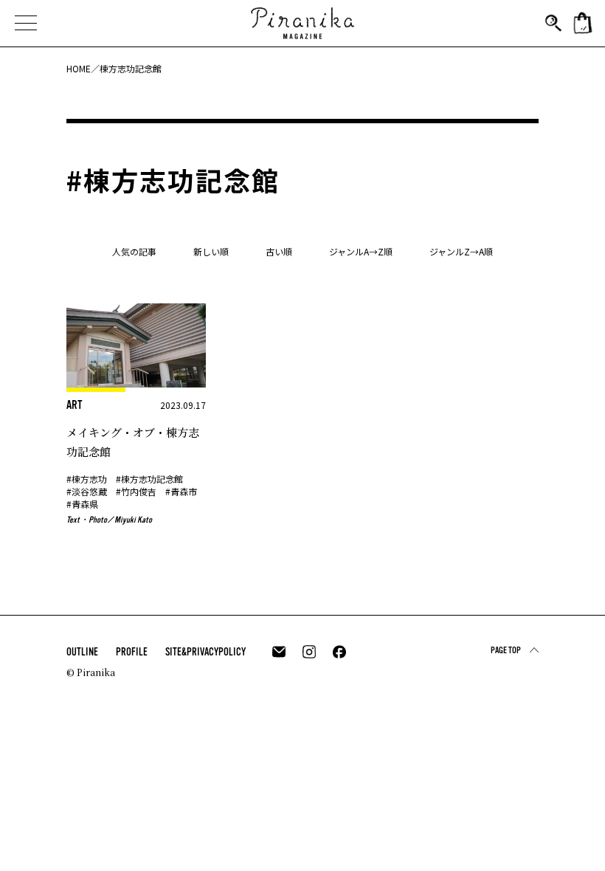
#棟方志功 (86, 478)
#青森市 (181, 491)
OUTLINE (82, 652)
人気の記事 (134, 251)
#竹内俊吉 (136, 491)
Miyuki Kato (133, 519)
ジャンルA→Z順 (361, 251)
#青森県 (82, 504)
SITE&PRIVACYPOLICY (205, 652)
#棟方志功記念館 (149, 478)
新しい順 (211, 251)
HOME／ (83, 68)
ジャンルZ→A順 (461, 251)
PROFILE (132, 652)
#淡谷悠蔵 (86, 491)
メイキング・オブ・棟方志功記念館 (132, 441)
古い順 (279, 251)
